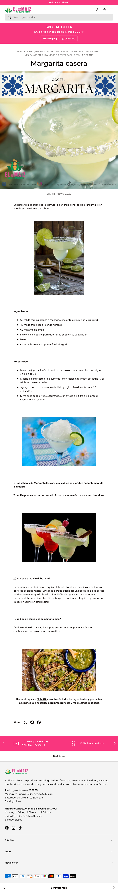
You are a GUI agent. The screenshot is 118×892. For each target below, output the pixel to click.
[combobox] (59, 17)
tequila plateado (55, 587)
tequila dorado (53, 590)
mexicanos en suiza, (36, 55)
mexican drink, (92, 51)
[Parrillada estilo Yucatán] (114, 887)
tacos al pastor (72, 627)
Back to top (59, 756)
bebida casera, (26, 51)
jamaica (20, 486)
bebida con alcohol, (48, 51)
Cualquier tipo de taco (26, 627)
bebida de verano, (72, 51)
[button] (104, 9)
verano (89, 55)
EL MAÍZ (42, 699)
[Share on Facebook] (32, 722)
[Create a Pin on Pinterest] (38, 722)
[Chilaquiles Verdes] (4, 887)
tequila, (79, 55)
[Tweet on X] (25, 722)
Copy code (70, 38)
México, (53, 55)
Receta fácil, (66, 55)
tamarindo (97, 482)
